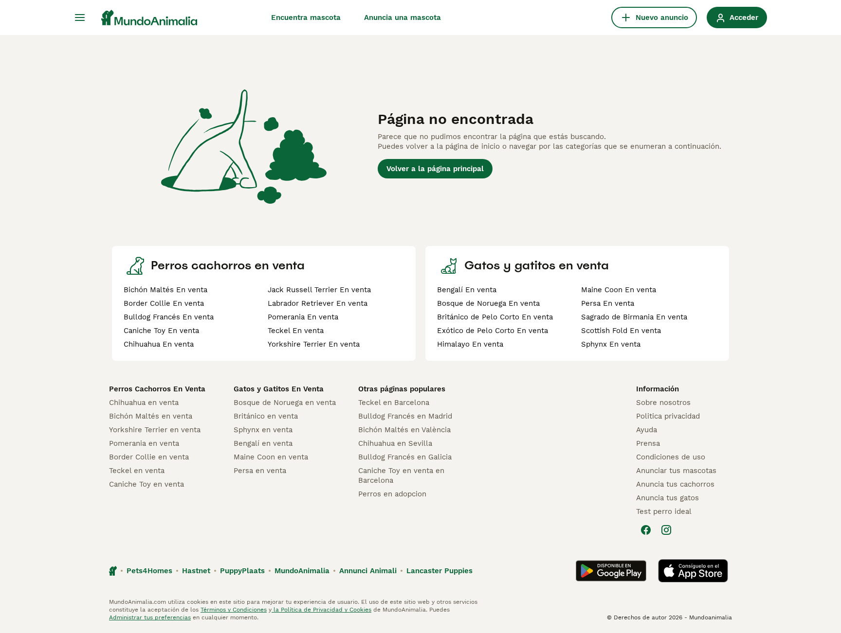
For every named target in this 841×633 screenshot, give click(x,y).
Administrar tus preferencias (150, 617)
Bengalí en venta (263, 443)
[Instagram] (666, 530)
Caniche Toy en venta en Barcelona (401, 475)
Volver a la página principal (435, 168)
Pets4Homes (149, 570)
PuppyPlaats (242, 570)
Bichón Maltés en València (404, 429)
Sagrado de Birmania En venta (634, 317)
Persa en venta (260, 470)
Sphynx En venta (610, 344)
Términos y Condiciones (234, 609)
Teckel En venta (296, 330)
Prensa (648, 443)
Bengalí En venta (466, 289)
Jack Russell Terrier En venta (319, 289)
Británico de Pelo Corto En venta (495, 317)
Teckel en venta (137, 470)
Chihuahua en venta (144, 402)
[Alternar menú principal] (80, 17)
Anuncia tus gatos (667, 497)
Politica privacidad (668, 416)
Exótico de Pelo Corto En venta (492, 330)
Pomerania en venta (144, 443)
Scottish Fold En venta (621, 330)
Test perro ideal (664, 511)
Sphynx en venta (263, 429)
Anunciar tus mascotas (676, 470)
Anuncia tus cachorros (675, 484)
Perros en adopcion (392, 494)
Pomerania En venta (303, 317)
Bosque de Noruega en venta (285, 402)
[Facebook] (646, 530)
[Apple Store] (693, 570)
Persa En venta (607, 303)
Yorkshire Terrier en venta (155, 429)
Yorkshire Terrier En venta (314, 344)
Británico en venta (266, 416)
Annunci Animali (368, 570)
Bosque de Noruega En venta (488, 303)
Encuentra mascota (306, 17)
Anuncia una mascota (402, 17)
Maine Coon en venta (271, 457)
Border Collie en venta (149, 457)
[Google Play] (611, 570)
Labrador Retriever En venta (317, 303)
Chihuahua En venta (159, 344)
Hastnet (196, 570)
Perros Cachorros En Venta (157, 389)
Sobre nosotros (663, 402)
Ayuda (646, 429)
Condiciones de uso (670, 457)
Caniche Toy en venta (146, 484)
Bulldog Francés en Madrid (405, 416)
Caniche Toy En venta (161, 330)
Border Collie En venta (164, 303)
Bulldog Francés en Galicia (405, 457)
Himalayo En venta (470, 344)
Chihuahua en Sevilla (395, 443)
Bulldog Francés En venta (169, 317)
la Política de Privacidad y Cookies (321, 609)
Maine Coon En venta (618, 289)
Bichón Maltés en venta (150, 416)
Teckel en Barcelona (393, 402)
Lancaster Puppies (439, 570)
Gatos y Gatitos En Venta (279, 389)
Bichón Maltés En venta (165, 289)
